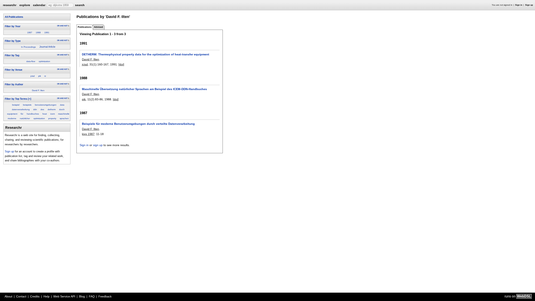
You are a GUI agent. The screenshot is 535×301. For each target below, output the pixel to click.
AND (62, 26)
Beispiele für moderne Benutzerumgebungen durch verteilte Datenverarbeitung (138, 123)
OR (58, 26)
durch (62, 109)
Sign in (518, 5)
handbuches (33, 114)
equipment (12, 114)
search (80, 5)
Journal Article (47, 47)
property (52, 118)
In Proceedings (28, 47)
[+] (29, 99)
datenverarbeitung (21, 109)
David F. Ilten (38, 90)
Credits (34, 296)
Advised (98, 27)
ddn (35, 109)
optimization (44, 61)
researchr (9, 4)
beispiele (27, 105)
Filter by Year (12, 26)
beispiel (15, 105)
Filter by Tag (12, 55)
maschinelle (63, 114)
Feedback (105, 296)
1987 (29, 32)
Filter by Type (13, 41)
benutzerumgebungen (45, 105)
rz (45, 76)
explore (24, 5)
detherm (52, 109)
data (62, 105)
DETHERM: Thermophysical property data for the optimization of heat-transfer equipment (145, 54)
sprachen (64, 118)
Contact (21, 296)
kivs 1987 (88, 134)
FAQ (92, 296)
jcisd (33, 76)
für (22, 114)
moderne (12, 118)
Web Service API (64, 296)
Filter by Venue (13, 70)
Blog (82, 296)
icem (52, 114)
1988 (38, 32)
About (8, 296)
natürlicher (25, 118)
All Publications (14, 17)
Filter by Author (14, 84)
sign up (98, 145)
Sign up (529, 5)
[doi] (121, 64)
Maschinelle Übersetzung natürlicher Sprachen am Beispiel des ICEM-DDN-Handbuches (144, 89)
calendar (39, 5)
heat (44, 114)
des (42, 109)
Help (46, 296)
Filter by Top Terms (16, 99)
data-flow (30, 61)
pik (39, 76)
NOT (66, 26)
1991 (46, 32)
